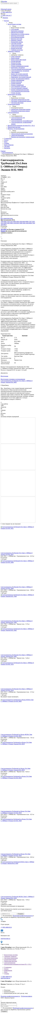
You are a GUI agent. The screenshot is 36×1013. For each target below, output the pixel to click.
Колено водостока (16, 48)
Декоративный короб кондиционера (22, 134)
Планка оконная (16, 83)
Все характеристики (7, 218)
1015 (11, 221)
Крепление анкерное (17, 31)
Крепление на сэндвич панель (20, 34)
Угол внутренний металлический (21, 69)
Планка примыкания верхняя (20, 89)
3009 (21, 223)
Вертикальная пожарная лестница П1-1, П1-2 (21, 125)
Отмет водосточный (17, 45)
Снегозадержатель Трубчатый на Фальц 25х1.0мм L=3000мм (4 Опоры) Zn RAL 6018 (15, 812)
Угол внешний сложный (18, 86)
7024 (33, 223)
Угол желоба (15, 29)
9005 (27, 221)
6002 (5, 221)
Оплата (3, 231)
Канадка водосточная (17, 35)
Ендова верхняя (16, 61)
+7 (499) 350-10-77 (6, 15)
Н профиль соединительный (19, 75)
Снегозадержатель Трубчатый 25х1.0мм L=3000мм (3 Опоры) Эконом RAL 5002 (16, 655)
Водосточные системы (14, 24)
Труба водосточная (16, 46)
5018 (21, 221)
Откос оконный (15, 56)
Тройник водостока (17, 50)
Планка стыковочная (17, 85)
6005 (14, 221)
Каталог (6, 20)
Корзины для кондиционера (16, 128)
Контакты (7, 148)
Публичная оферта (26, 996)
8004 (30, 223)
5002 (24, 223)
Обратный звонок (6, 9)
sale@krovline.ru (5, 938)
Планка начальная (16, 82)
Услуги (6, 140)
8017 (5, 224)
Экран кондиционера (17, 135)
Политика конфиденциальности (10, 996)
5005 (8, 223)
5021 (33, 221)
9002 (11, 223)
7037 (30, 221)
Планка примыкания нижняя (19, 66)
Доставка (7, 146)
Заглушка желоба (16, 43)
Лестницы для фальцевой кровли (21, 101)
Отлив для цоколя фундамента (20, 78)
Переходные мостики (14, 127)
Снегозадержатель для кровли (20, 70)
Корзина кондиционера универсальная (22, 137)
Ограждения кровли (14, 104)
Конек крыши (15, 58)
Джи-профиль (15, 72)
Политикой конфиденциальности (23, 915)
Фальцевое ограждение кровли (20, 111)
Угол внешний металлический (20, 91)
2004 (27, 223)
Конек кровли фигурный (18, 59)
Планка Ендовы (16, 63)
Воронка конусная (16, 39)
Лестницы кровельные (11, 958)
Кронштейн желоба (17, 42)
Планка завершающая (17, 80)
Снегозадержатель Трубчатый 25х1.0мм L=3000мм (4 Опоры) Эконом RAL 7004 (16, 621)
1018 (14, 223)
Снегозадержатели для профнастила (22, 121)
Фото (5, 141)
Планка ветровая (16, 64)
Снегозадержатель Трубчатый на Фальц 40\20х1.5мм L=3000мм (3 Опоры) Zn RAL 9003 (16, 735)
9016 (18, 221)
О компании (8, 138)
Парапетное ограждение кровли (20, 109)
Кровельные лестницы (14, 94)
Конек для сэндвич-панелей (19, 74)
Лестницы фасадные (17, 102)
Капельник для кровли (18, 67)
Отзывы (6, 143)
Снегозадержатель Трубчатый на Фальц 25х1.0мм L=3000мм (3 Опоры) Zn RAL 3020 (15, 854)
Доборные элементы (14, 51)
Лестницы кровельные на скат (20, 99)
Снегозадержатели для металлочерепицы (18, 118)
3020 (2, 224)
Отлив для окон (16, 93)
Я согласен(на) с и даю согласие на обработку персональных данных (17, 916)
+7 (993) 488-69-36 (6, 12)
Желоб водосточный (17, 32)
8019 (18, 223)
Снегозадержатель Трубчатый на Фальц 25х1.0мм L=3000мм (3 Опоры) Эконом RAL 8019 (15, 769)
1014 (2, 223)
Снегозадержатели (13, 112)
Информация (8, 970)
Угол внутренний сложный (19, 88)
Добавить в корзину (6, 232)
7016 (8, 221)
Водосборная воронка (17, 37)
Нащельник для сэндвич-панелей (21, 77)
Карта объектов (8, 145)
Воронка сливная (16, 40)
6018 (24, 221)
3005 (5, 223)
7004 (2, 221)
